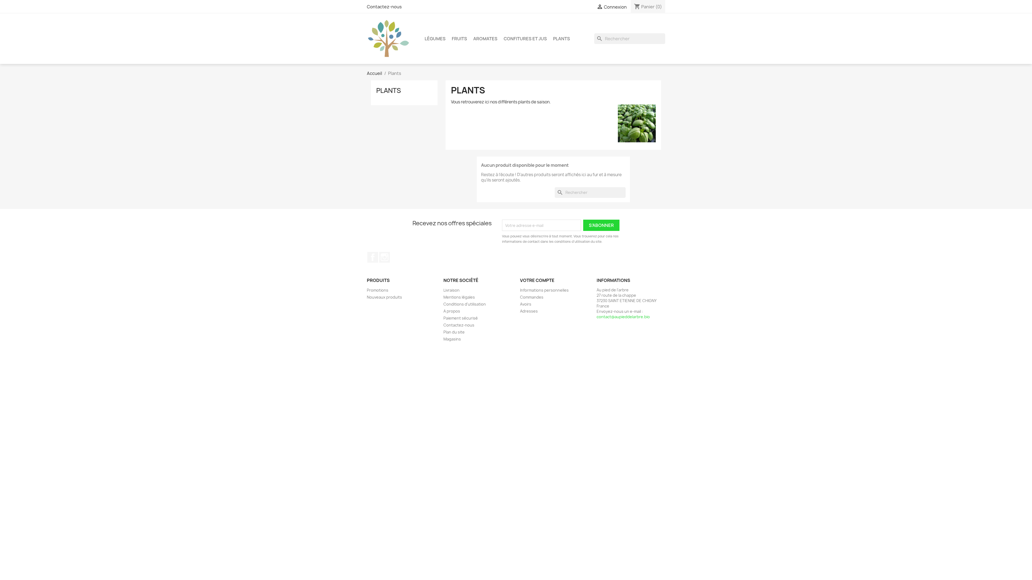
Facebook (372, 257)
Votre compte (537, 280)
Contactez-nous (384, 7)
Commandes (531, 297)
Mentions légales (459, 297)
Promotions (377, 290)
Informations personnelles (544, 290)
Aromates (485, 39)
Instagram (384, 257)
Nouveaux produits (384, 297)
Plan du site (454, 332)
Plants (561, 39)
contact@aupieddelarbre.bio (623, 316)
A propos (451, 311)
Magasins (452, 339)
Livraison (451, 290)
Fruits (459, 39)
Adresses (529, 311)
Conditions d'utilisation (464, 304)
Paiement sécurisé (460, 318)
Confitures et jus (525, 39)
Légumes (435, 39)
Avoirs (525, 304)
